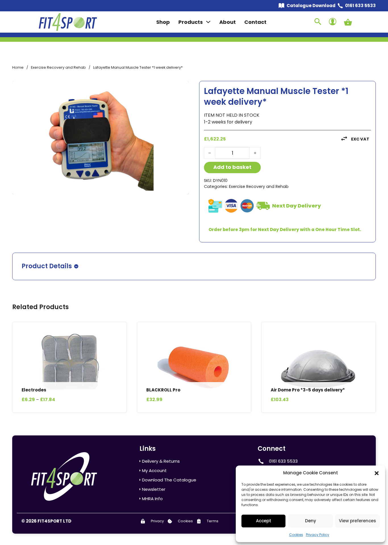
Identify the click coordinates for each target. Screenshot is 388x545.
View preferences (357, 521)
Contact (255, 22)
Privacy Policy (317, 534)
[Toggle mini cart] (348, 22)
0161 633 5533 (360, 6)
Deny (310, 521)
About (227, 22)
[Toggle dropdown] (208, 21)
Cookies (296, 534)
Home (18, 67)
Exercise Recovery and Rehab (58, 67)
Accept (263, 521)
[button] (376, 473)
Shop (163, 22)
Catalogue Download (311, 6)
